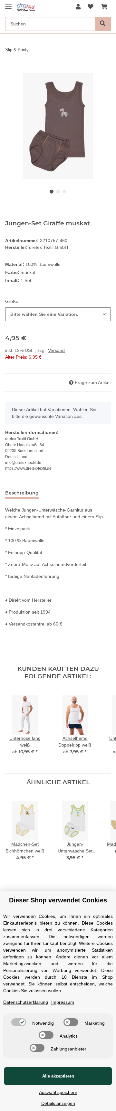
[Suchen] (103, 24)
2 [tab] (58, 191)
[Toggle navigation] (8, 4)
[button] (78, 7)
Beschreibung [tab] (22, 493)
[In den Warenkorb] (10, 69)
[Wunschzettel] (90, 7)
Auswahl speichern (58, 1092)
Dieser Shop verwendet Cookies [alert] (58, 900)
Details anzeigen (58, 1103)
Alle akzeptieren (58, 1076)
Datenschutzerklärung (25, 1002)
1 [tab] (51, 191)
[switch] (18, 1022)
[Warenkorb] (104, 7)
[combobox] (58, 314)
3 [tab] (64, 191)
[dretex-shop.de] (28, 7)
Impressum (62, 1002)
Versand (56, 350)
